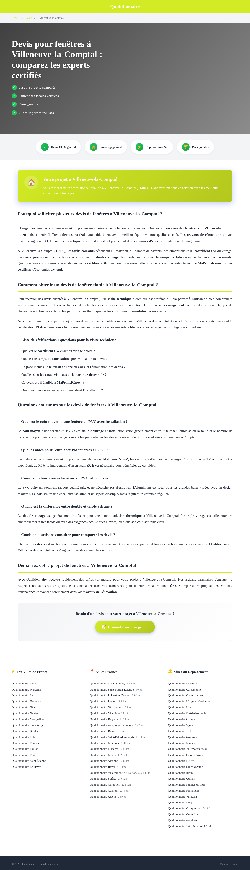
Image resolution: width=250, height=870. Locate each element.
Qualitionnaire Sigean (181, 725)
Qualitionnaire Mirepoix (105, 743)
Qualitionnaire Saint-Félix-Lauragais (112, 737)
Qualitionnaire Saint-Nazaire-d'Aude (190, 826)
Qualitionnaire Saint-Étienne (29, 760)
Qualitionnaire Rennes (25, 743)
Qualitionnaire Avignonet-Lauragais (112, 725)
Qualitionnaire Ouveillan (183, 814)
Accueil (16, 17)
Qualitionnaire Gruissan (182, 737)
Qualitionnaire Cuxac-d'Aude (186, 755)
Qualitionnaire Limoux (182, 707)
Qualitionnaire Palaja (180, 802)
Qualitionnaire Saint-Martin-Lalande (112, 689)
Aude (29, 17)
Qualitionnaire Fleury (181, 760)
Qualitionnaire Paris (24, 683)
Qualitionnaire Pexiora (104, 701)
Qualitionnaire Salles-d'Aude (185, 766)
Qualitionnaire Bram (102, 731)
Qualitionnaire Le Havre (26, 766)
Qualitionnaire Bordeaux (27, 731)
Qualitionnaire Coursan (182, 719)
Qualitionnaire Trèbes (181, 731)
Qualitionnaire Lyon (24, 695)
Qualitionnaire (125, 6)
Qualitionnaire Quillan (181, 778)
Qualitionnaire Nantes (25, 713)
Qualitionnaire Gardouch (105, 784)
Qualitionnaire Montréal (105, 755)
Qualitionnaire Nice (24, 707)
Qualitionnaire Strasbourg (27, 725)
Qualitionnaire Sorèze (103, 778)
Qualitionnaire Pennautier (183, 790)
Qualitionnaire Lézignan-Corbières (189, 701)
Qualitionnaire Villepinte (105, 713)
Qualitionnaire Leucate (182, 743)
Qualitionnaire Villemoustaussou (188, 748)
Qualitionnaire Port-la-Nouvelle (187, 713)
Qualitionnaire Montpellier (28, 719)
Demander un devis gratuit (125, 627)
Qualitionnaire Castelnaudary (108, 683)
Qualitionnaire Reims (25, 755)
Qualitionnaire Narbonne (183, 683)
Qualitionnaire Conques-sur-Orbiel (189, 808)
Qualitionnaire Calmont (104, 790)
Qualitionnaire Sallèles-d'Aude (186, 784)
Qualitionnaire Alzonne (104, 760)
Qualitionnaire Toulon (25, 748)
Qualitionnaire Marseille (26, 689)
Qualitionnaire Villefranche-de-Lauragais (115, 772)
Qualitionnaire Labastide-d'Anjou (110, 695)
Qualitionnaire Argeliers (182, 820)
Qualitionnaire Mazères (104, 748)
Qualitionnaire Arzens (103, 796)
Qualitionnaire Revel (103, 766)
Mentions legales (229, 863)
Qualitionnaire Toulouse (26, 701)
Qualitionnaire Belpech (104, 719)
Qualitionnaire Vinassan (182, 796)
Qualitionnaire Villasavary (106, 707)
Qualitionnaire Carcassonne (185, 689)
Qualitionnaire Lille (23, 737)
